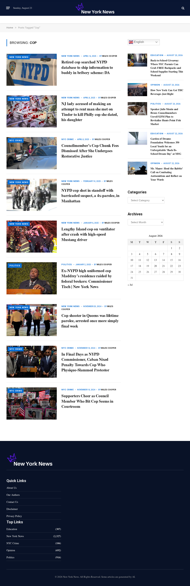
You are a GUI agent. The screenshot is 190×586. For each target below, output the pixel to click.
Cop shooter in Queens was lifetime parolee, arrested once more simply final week (90, 321)
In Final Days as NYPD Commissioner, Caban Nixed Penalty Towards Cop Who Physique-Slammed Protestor (85, 362)
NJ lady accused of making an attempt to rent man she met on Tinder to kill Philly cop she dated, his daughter (89, 111)
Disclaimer (12, 509)
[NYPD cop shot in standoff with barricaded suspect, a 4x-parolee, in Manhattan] (31, 195)
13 (155, 260)
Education (156, 55)
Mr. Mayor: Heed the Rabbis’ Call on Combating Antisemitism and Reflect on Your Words (166, 174)
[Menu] (8, 8)
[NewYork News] (95, 8)
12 (147, 260)
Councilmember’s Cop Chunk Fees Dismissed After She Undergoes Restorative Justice (90, 151)
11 (139, 260)
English (138, 42)
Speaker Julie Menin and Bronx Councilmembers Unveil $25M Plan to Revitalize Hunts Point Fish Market (165, 116)
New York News (18, 57)
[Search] (182, 8)
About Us (11, 487)
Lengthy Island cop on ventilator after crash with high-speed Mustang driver (88, 234)
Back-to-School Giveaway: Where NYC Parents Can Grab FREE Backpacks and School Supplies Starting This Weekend (166, 68)
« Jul (130, 284)
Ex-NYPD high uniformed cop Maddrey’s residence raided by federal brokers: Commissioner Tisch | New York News (86, 278)
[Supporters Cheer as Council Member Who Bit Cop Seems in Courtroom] (31, 403)
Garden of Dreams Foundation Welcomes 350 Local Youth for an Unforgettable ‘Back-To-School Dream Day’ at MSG (165, 146)
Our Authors (13, 495)
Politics (14, 265)
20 (155, 266)
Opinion (155, 85)
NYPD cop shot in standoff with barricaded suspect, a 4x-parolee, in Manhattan (90, 196)
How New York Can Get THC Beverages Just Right (166, 92)
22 (171, 266)
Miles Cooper (109, 56)
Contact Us (12, 502)
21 (163, 266)
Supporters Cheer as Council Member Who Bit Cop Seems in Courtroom (87, 401)
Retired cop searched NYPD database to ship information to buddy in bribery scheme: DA (87, 67)
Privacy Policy (14, 516)
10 (131, 260)
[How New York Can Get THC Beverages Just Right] (137, 89)
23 (179, 266)
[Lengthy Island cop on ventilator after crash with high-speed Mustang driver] (31, 237)
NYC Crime (15, 140)
